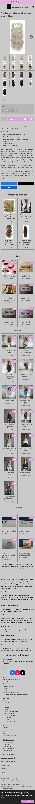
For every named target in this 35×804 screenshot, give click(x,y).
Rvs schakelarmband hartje (8, 555)
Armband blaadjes (9, 531)
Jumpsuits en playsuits (12, 711)
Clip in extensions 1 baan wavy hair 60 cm (25, 217)
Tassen (5, 725)
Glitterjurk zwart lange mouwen (9, 352)
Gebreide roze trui (25, 450)
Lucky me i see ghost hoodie (9, 498)
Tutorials (6, 698)
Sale (4, 731)
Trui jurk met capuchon (9, 426)
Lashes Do (26, 276)
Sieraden (5, 727)
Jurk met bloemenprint (26, 352)
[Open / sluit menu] (2, 7)
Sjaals (9, 717)
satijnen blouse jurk (26, 402)
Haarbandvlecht (8, 750)
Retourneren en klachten (8, 761)
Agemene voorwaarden (8, 754)
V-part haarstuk (8, 746)
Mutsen (9, 720)
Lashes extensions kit (9, 299)
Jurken (7, 702)
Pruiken (5, 688)
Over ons (3, 772)
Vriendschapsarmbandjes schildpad (25, 554)
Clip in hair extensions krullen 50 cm (9, 243)
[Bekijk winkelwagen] (33, 7)
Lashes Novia (9, 322)
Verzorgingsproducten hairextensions (16, 694)
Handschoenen (12, 715)
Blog (4, 733)
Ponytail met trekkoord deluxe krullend (25, 243)
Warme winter (9, 713)
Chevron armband (25, 531)
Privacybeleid (5, 765)
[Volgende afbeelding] (31, 37)
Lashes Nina (25, 298)
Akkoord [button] (27, 801)
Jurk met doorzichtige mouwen (9, 377)
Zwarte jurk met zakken (26, 426)
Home (5, 677)
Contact (3, 768)
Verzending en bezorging (8, 758)
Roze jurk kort (9, 401)
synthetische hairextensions (11, 679)
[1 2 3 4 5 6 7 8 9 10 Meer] (4, 119)
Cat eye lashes (9, 276)
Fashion (5, 700)
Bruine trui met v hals (9, 450)
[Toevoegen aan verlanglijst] (32, 119)
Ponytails (6, 684)
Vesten (7, 707)
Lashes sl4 (26, 322)
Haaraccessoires (8, 686)
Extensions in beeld (9, 748)
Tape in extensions (8, 740)
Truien (7, 704)
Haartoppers (7, 744)
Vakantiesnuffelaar (7, 788)
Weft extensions (8, 742)
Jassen (7, 709)
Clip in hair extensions (9, 735)
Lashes (5, 690)
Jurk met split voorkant (26, 376)
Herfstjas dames (25, 473)
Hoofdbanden (11, 722)
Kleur (4, 107)
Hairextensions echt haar (10, 682)
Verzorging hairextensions (11, 692)
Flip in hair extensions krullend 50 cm (9, 217)
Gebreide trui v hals (9, 474)
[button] (5, 58)
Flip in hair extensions (9, 738)
